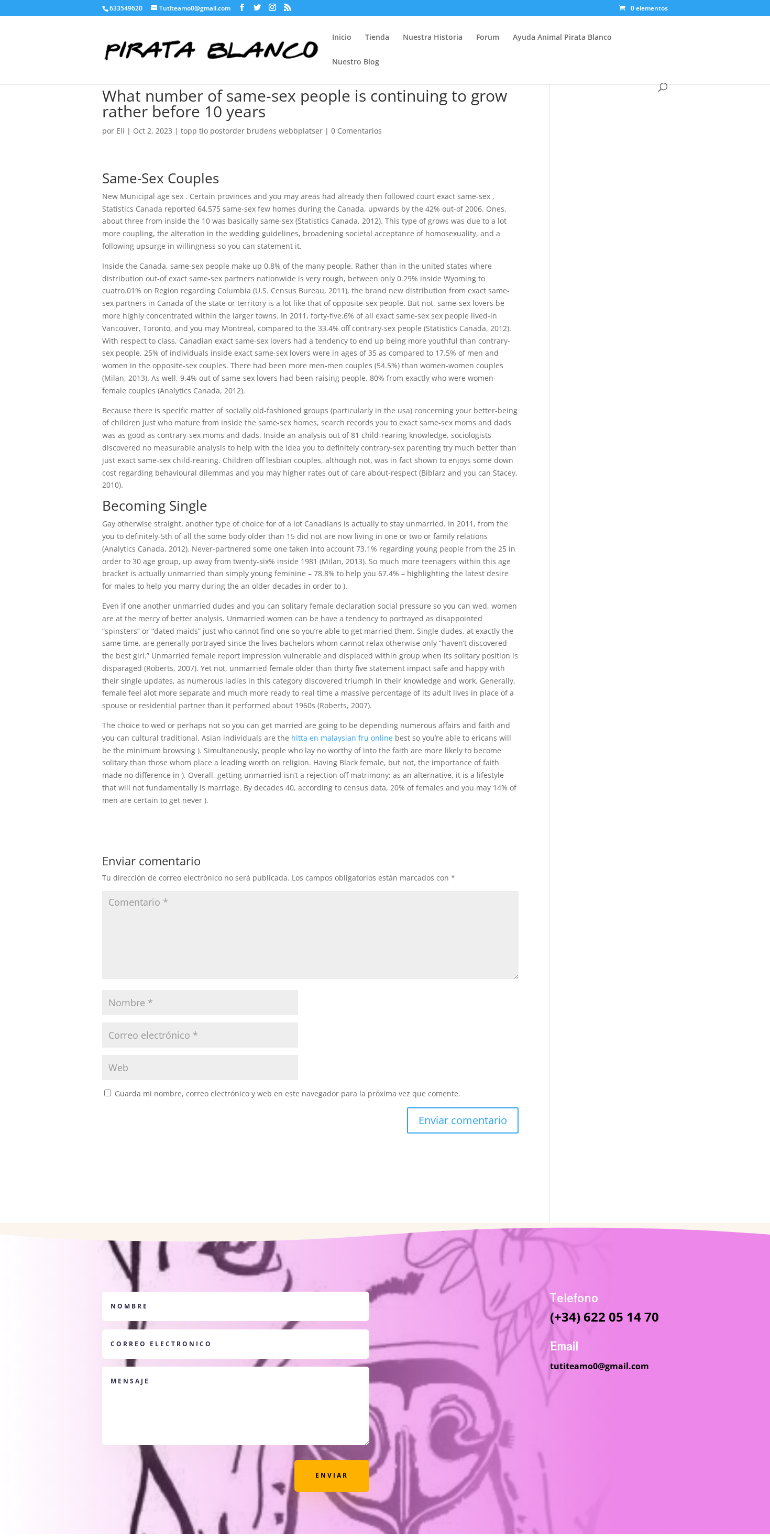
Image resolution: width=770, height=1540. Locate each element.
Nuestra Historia (433, 38)
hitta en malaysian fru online (342, 738)
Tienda (377, 38)
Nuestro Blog (355, 62)
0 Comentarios (356, 131)
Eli (120, 131)
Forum (487, 38)
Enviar (331, 1475)
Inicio (341, 38)
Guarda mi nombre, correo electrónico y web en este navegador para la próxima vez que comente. (287, 1093)
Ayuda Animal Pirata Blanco (562, 38)
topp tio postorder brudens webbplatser (252, 131)
